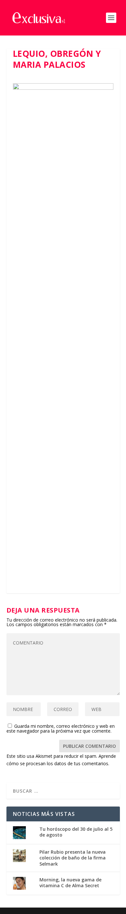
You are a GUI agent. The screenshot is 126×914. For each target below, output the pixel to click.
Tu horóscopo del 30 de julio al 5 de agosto (75, 832)
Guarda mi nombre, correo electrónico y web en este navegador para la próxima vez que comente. (60, 728)
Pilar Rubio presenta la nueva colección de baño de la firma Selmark (72, 858)
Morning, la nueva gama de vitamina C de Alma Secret (70, 883)
